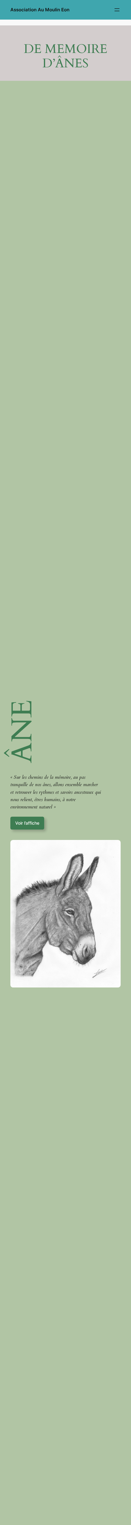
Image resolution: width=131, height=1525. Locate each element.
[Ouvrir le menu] (117, 9)
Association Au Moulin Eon (39, 10)
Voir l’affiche (27, 823)
